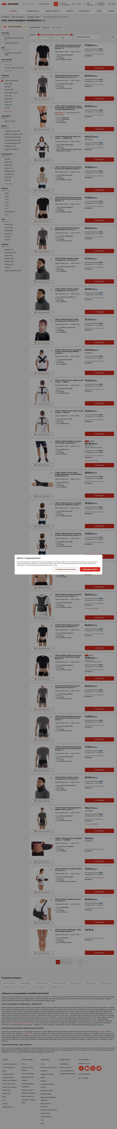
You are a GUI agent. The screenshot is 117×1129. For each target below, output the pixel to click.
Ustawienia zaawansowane (65, 569)
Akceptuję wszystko (90, 569)
